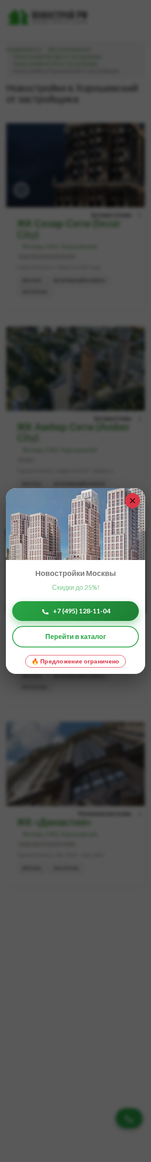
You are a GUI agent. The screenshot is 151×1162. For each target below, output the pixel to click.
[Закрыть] (132, 500)
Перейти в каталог (75, 636)
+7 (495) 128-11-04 (81, 611)
